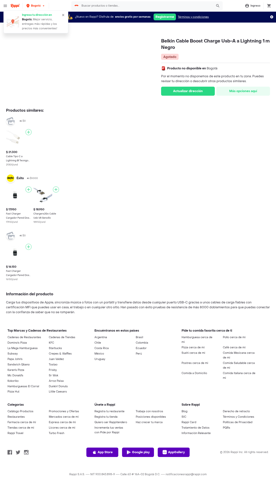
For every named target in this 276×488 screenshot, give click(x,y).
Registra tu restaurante (109, 411)
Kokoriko (13, 381)
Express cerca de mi (62, 422)
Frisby (53, 370)
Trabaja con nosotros (149, 411)
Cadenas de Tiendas (62, 337)
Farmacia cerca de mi (22, 422)
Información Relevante (196, 433)
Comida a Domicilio (194, 373)
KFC (51, 343)
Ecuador (141, 348)
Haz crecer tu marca (149, 422)
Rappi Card (189, 422)
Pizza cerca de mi (193, 347)
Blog (184, 411)
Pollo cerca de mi (234, 337)
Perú (139, 353)
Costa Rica (101, 348)
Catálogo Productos (20, 411)
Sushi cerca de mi (193, 353)
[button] (36, 6)
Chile (97, 343)
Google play (141, 452)
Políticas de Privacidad (237, 422)
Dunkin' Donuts (58, 386)
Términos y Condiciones (238, 417)
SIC (184, 417)
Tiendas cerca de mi (21, 428)
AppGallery (176, 452)
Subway (13, 353)
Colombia (142, 343)
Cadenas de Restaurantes (24, 337)
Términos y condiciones (193, 17)
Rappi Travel (15, 433)
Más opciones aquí (243, 91)
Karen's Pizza (16, 370)
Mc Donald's (15, 375)
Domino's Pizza (17, 343)
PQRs (226, 428)
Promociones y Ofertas (64, 411)
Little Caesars (58, 391)
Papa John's (15, 359)
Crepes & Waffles (60, 353)
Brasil (139, 337)
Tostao (53, 364)
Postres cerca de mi (195, 363)
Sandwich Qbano (19, 364)
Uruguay (99, 359)
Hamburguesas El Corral (23, 386)
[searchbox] (146, 5)
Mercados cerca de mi (64, 417)
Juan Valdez (56, 359)
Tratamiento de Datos (196, 428)
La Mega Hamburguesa (23, 348)
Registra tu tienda (106, 417)
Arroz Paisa (56, 381)
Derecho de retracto (236, 411)
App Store (105, 452)
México (99, 353)
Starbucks (55, 348)
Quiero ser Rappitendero (110, 422)
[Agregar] (29, 132)
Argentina (100, 337)
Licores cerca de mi (62, 428)
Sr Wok (53, 375)
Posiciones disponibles (151, 417)
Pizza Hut (13, 391)
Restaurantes (16, 417)
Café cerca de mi (234, 347)
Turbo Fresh (56, 433)
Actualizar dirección (188, 91)
